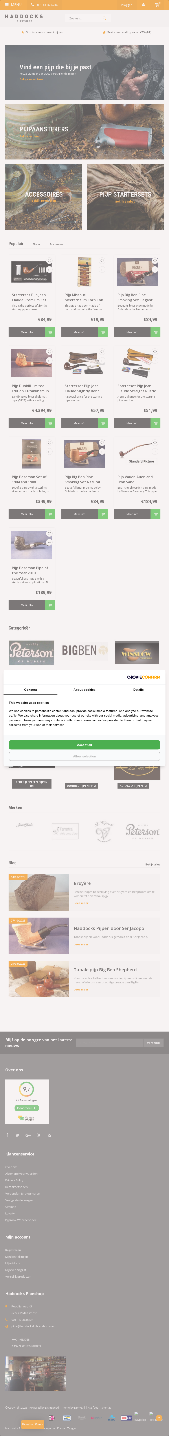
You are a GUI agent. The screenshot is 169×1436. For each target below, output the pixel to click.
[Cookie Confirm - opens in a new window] (143, 677)
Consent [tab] (30, 689)
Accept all (84, 745)
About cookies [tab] (84, 689)
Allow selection (84, 756)
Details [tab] (138, 689)
